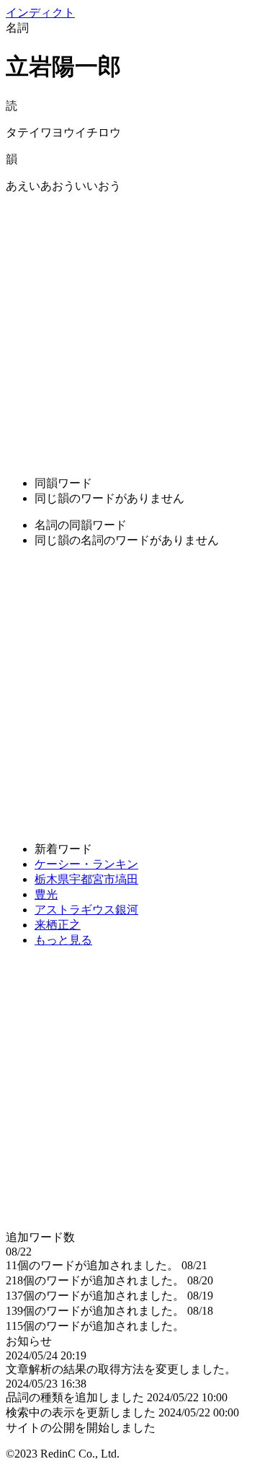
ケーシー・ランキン (86, 864)
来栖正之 (58, 925)
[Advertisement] (135, 329)
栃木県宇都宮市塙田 (86, 879)
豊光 (46, 894)
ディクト (40, 12)
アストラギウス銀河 (86, 909)
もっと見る (63, 940)
